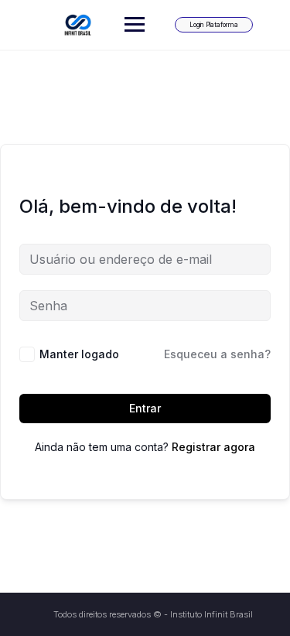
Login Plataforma (213, 25)
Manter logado (79, 354)
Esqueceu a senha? (217, 354)
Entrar (145, 408)
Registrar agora (213, 446)
